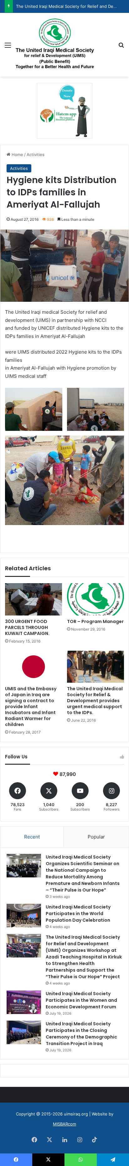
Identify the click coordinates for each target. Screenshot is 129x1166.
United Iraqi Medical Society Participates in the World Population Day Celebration (78, 913)
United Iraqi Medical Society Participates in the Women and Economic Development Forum (81, 1000)
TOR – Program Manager (95, 621)
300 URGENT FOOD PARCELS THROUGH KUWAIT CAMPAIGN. (27, 627)
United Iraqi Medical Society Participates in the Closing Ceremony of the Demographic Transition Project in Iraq (81, 1034)
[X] (49, 1139)
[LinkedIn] (64, 1139)
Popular (96, 837)
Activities (35, 154)
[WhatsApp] (80, 1159)
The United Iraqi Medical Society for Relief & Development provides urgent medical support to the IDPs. (95, 701)
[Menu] (8, 47)
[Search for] (121, 47)
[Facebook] (34, 1139)
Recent (32, 837)
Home (16, 154)
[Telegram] (113, 1159)
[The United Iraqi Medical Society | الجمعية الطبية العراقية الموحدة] (55, 44)
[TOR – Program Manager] (95, 599)
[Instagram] (79, 1139)
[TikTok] (94, 1139)
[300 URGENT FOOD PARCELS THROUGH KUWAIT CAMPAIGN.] (33, 599)
